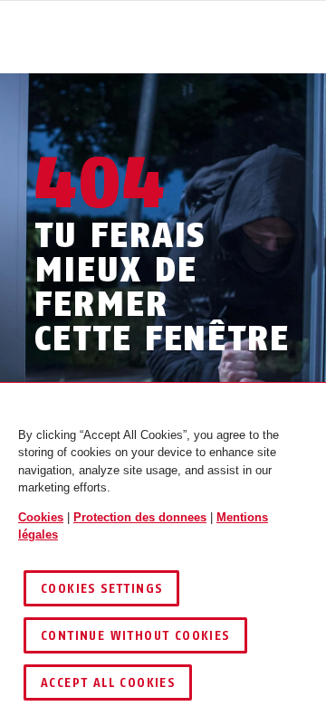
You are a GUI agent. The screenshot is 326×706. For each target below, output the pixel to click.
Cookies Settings (101, 588)
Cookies (40, 517)
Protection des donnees (139, 517)
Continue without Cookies (135, 636)
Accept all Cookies (108, 683)
